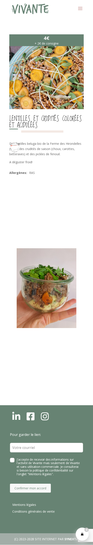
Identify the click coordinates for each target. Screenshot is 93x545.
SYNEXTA (71, 539)
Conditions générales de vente (33, 511)
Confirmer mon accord (30, 488)
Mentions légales (24, 505)
